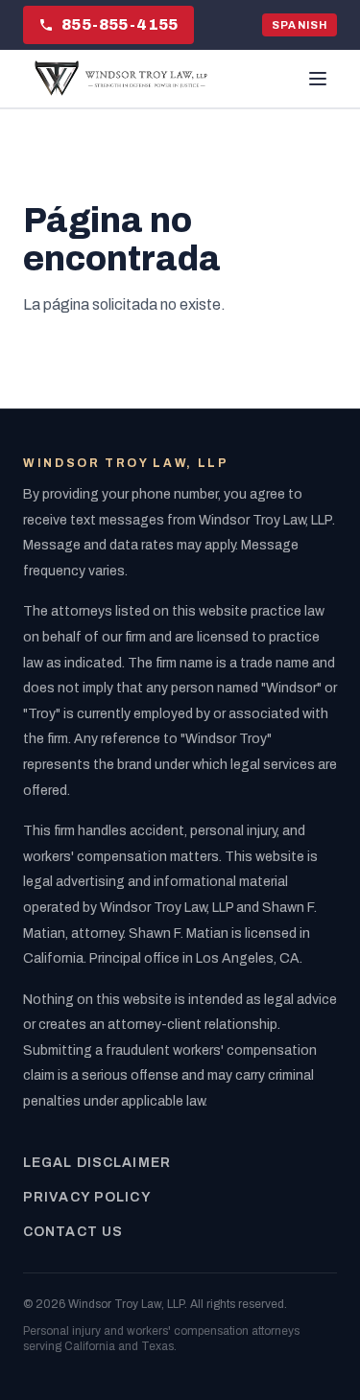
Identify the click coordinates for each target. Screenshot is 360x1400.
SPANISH (299, 25)
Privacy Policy (87, 1197)
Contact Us (73, 1232)
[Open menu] (318, 78)
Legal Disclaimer (97, 1162)
